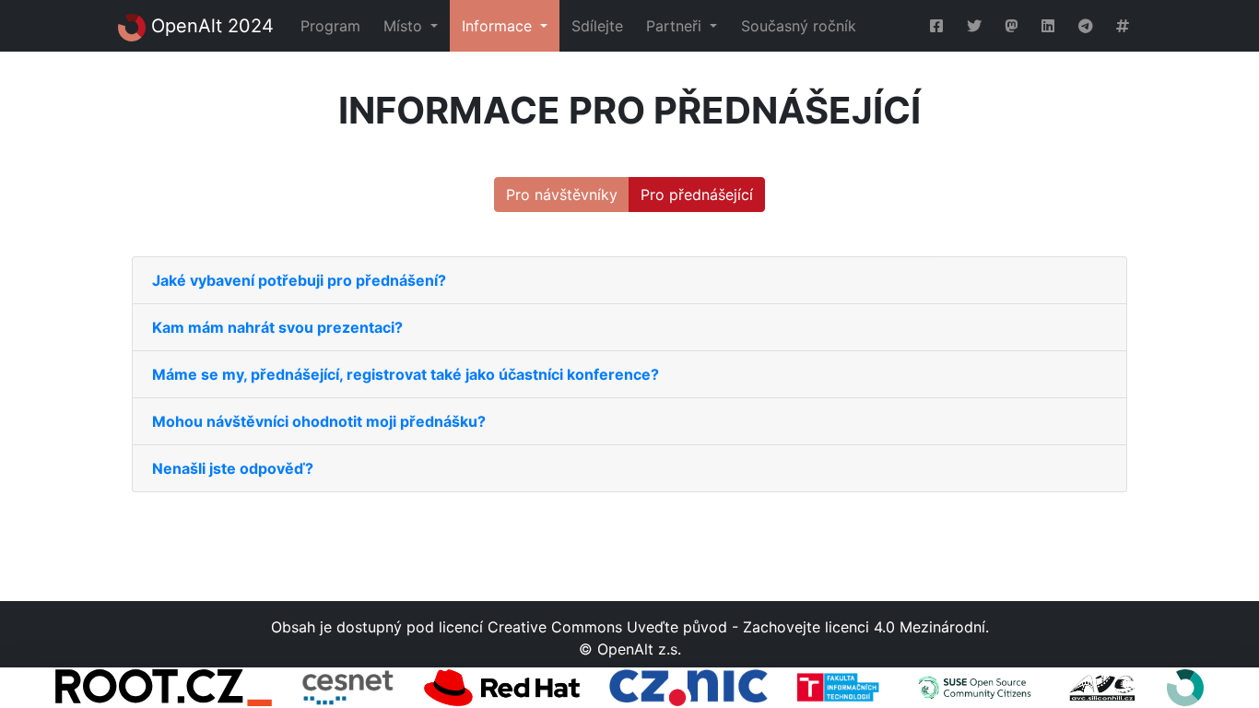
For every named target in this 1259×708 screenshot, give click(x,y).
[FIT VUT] (839, 687)
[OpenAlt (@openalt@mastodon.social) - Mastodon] (1012, 26)
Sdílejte (597, 26)
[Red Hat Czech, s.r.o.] (502, 687)
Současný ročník (798, 26)
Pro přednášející (697, 194)
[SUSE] (975, 687)
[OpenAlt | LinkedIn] (1048, 26)
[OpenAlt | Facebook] (936, 26)
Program (330, 26)
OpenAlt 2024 (210, 26)
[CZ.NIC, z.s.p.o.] (688, 687)
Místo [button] (405, 26)
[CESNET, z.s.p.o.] (348, 687)
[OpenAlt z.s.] (1185, 687)
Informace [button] (499, 26)
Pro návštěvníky (562, 194)
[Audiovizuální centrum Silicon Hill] (1102, 687)
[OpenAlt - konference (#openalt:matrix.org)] (1122, 26)
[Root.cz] (163, 687)
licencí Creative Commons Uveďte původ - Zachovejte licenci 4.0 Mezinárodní (712, 627)
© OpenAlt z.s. (630, 649)
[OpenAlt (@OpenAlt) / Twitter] (974, 26)
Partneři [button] (676, 26)
